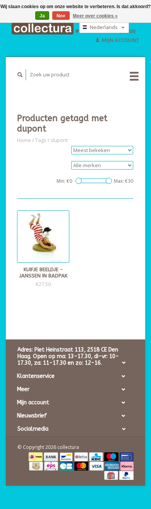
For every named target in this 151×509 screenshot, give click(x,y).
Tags (40, 140)
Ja (42, 16)
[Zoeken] (20, 74)
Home (24, 140)
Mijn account (120, 39)
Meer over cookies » (95, 16)
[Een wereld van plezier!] (43, 28)
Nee (61, 16)
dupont (59, 140)
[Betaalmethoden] (36, 456)
